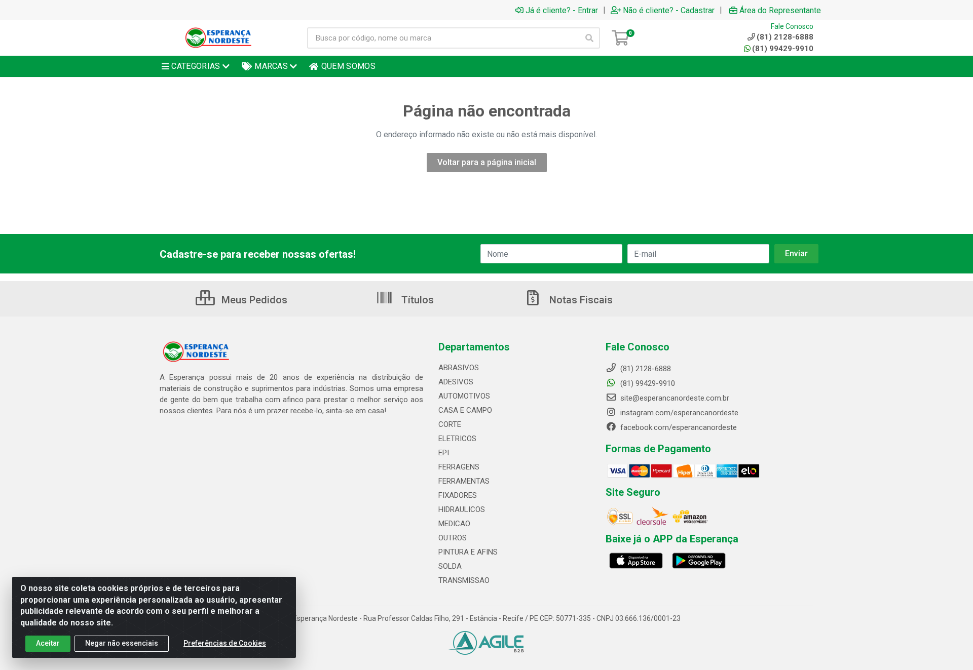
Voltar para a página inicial (486, 162)
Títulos (416, 300)
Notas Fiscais (580, 300)
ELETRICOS (457, 438)
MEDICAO (454, 523)
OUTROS (452, 537)
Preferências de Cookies (224, 643)
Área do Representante (780, 10)
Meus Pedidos (253, 300)
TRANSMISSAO (464, 580)
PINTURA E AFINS (468, 552)
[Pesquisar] (589, 38)
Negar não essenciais (121, 643)
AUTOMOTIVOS (464, 396)
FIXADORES (457, 495)
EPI (443, 452)
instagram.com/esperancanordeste (678, 412)
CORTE (449, 424)
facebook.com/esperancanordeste (677, 427)
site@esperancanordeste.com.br (673, 398)
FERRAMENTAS (464, 481)
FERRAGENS (458, 466)
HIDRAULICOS (461, 509)
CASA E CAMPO (465, 410)
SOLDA (450, 566)
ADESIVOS (455, 381)
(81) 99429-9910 (782, 48)
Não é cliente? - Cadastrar (669, 10)
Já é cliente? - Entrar (562, 10)
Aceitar (48, 643)
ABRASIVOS (458, 367)
